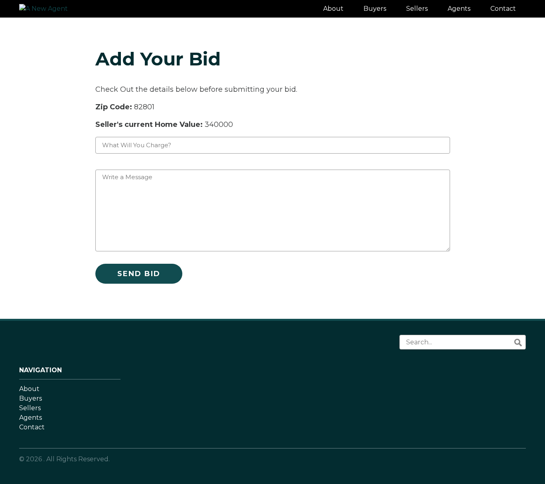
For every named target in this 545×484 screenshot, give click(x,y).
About (29, 389)
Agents (30, 417)
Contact (32, 427)
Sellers (30, 408)
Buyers (30, 398)
